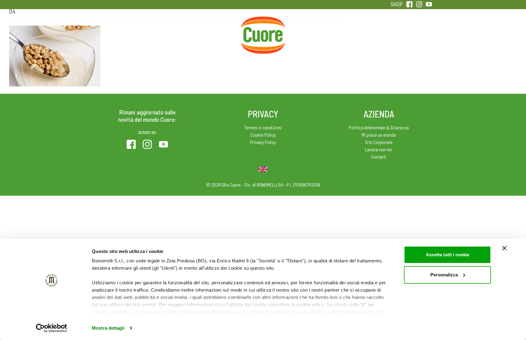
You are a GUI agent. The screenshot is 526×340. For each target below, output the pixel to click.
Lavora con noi (378, 149)
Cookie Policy (263, 135)
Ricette (214, 30)
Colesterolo (166, 30)
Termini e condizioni (263, 127)
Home (263, 23)
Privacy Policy (263, 142)
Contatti (378, 156)
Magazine (311, 30)
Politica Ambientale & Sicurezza (379, 127)
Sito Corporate (379, 142)
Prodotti (118, 30)
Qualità (359, 30)
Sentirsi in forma (408, 30)
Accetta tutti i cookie (447, 254)
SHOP (397, 4)
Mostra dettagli (108, 328)
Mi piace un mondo (379, 135)
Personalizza (444, 274)
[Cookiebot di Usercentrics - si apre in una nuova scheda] (51, 328)
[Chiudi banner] (504, 248)
